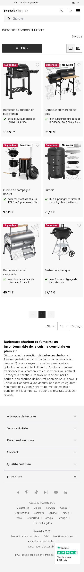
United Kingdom (43, 523)
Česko (63, 507)
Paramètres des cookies (42, 541)
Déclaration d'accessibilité (43, 546)
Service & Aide (17, 428)
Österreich (23, 507)
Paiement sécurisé (20, 440)
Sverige (62, 518)
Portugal (49, 518)
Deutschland (22, 513)
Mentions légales (63, 536)
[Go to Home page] (16, 10)
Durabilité (14, 477)
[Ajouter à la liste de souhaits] (37, 64)
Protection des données (25, 536)
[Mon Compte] (61, 10)
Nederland (33, 518)
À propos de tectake (21, 416)
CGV (46, 536)
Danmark (39, 513)
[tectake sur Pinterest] (26, 492)
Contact (12, 452)
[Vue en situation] (78, 48)
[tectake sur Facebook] (18, 492)
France (65, 513)
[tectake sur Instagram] (46, 492)
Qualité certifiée (19, 464)
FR (73, 2)
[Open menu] (78, 10)
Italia (19, 518)
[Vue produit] (70, 48)
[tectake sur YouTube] (56, 492)
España (53, 513)
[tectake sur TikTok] (36, 492)
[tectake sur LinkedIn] (65, 492)
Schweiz (50, 507)
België (37, 507)
